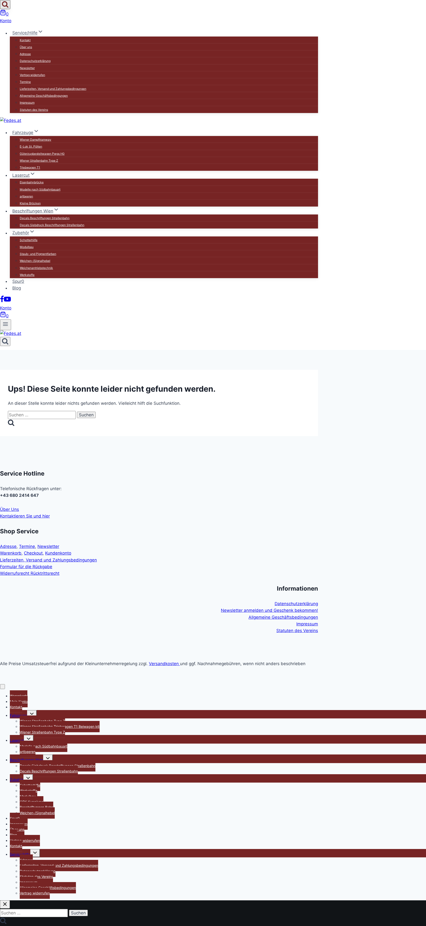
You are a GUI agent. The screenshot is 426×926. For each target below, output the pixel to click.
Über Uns (9, 509)
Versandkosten (164, 663)
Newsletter (27, 68)
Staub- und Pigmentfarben (38, 254)
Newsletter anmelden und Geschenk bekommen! (269, 610)
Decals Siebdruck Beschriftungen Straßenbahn (52, 225)
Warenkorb (10, 553)
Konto (5, 20)
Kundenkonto (58, 553)
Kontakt (25, 40)
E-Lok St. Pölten (31, 146)
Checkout (33, 553)
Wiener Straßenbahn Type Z (39, 160)
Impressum (27, 102)
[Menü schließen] (2, 686)
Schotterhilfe (28, 240)
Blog (16, 288)
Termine (25, 82)
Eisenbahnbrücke (32, 182)
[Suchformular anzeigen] (5, 4)
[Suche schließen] (5, 904)
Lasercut (17, 740)
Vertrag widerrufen (32, 75)
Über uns (26, 47)
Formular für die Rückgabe (26, 566)
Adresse (25, 54)
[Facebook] (2, 301)
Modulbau (27, 247)
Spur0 (18, 281)
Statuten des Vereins (34, 110)
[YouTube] (7, 301)
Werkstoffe (27, 275)
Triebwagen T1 (30, 167)
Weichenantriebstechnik (36, 268)
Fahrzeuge (18, 715)
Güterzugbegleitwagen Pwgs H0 (42, 153)
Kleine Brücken (30, 203)
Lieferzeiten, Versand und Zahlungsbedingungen (53, 89)
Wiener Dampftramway (35, 139)
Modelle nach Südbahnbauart (40, 189)
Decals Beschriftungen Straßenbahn (45, 218)
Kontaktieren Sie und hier (25, 516)
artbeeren (26, 196)
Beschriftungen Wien (26, 760)
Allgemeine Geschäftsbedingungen (44, 95)
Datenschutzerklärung (35, 61)
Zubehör (16, 779)
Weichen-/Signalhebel (35, 261)
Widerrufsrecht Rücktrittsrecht (29, 573)
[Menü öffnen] (5, 324)
